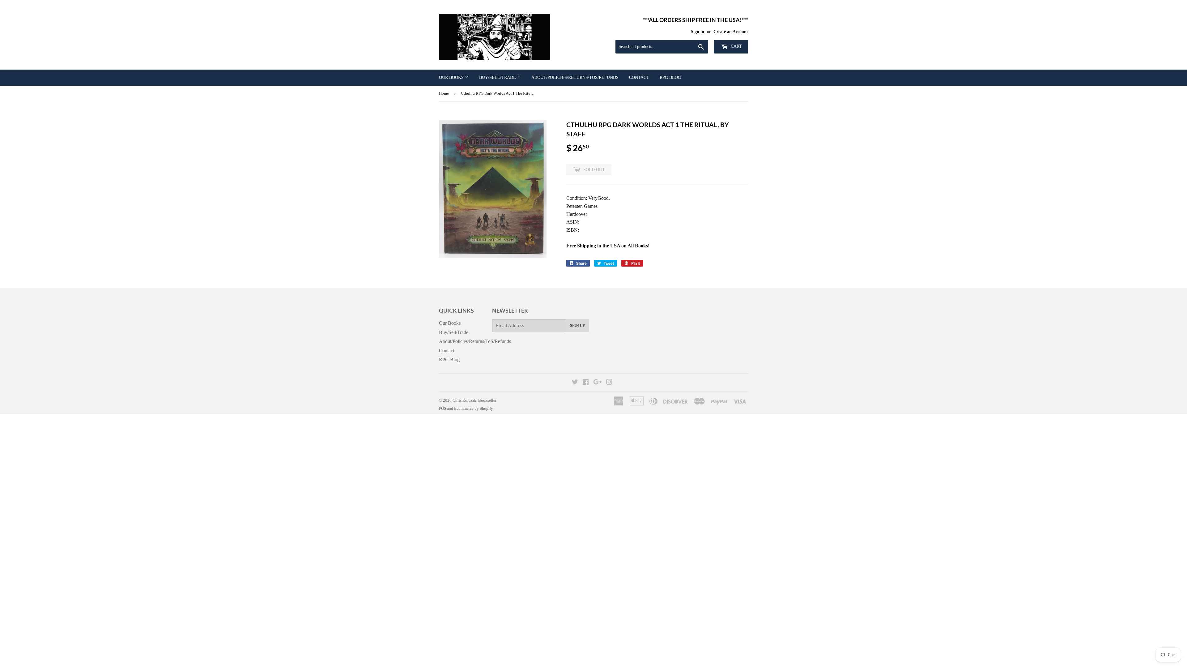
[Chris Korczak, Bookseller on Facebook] (585, 382)
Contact (639, 77)
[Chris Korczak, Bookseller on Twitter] (575, 382)
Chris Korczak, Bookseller (474, 400)
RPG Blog (670, 77)
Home (444, 93)
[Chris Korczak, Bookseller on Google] (597, 382)
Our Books (452, 77)
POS (442, 408)
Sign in (697, 31)
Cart (736, 46)
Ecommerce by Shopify (473, 408)
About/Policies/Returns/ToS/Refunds (575, 77)
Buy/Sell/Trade (498, 77)
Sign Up (577, 325)
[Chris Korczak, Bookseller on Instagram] (609, 382)
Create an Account (730, 31)
